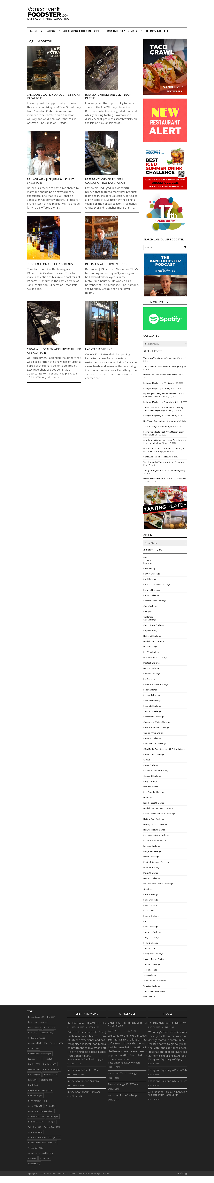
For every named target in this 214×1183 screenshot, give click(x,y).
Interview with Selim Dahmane (83, 1091)
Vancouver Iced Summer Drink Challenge (161, 366)
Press (145, 921)
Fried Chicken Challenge (154, 641)
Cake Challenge (150, 606)
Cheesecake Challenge (153, 716)
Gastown (34, 1069)
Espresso (34, 1059)
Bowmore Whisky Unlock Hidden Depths (108, 96)
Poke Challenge (150, 689)
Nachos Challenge (151, 668)
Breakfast (34, 1027)
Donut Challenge (150, 786)
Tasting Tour (52, 1127)
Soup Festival (149, 948)
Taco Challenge (150, 969)
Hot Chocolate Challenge (154, 829)
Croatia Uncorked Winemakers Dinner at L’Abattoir (54, 350)
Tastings (50, 31)
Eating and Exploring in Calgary (156, 388)
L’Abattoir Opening (98, 349)
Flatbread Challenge (152, 636)
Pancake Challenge (151, 673)
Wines (45, 1158)
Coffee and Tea (36, 1038)
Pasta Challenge (150, 899)
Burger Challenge (151, 595)
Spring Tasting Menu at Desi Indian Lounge (162, 470)
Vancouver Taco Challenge (155, 456)
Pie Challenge (149, 679)
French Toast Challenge (153, 803)
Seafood (52, 1116)
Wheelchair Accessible (40, 1153)
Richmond (47, 1111)
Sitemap (147, 560)
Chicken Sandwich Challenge (156, 727)
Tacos (50, 1121)
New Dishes (35, 1095)
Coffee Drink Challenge (153, 754)
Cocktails (46, 1032)
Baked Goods (36, 1017)
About (146, 557)
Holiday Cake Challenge (153, 819)
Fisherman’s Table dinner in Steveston (160, 374)
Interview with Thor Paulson (106, 264)
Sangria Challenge (151, 937)
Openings (147, 889)
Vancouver (35, 1132)
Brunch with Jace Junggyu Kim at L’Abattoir (50, 181)
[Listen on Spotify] (165, 329)
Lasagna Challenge (151, 846)
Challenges (148, 617)
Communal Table (37, 1043)
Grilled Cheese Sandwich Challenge (159, 813)
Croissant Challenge (152, 776)
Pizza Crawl (148, 910)
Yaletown (34, 1163)
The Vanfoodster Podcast (154, 980)
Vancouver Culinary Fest (154, 991)
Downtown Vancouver (39, 1053)
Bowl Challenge (150, 579)
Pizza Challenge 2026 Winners (124, 1084)
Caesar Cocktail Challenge (154, 600)
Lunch (33, 1085)
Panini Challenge (150, 894)
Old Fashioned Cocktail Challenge (158, 883)
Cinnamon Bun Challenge (154, 743)
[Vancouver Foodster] (49, 18)
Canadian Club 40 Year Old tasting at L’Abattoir (53, 96)
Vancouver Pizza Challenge (122, 1095)
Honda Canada (51, 1069)
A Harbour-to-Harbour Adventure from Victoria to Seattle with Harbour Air (174, 1093)
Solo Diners (35, 1121)
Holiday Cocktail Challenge (155, 824)
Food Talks (148, 797)
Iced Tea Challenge (151, 652)
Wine (32, 1158)
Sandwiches (36, 1116)
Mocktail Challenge (151, 867)
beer (32, 1022)
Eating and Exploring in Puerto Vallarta (160, 402)
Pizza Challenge (150, 905)
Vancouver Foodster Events (122, 31)
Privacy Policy (149, 568)
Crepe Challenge (150, 630)
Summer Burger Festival (153, 959)
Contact (146, 759)
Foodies (34, 1064)
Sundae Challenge (151, 964)
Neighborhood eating (40, 1090)
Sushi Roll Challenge (152, 711)
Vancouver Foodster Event (42, 1142)
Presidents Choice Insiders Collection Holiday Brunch (105, 181)
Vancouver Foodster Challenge (44, 1137)
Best (44, 1022)
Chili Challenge (149, 619)
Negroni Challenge (151, 878)
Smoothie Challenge (152, 700)
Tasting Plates (149, 975)
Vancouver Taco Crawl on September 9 (160, 358)
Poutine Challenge (151, 916)
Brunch (49, 1027)
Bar (51, 1017)
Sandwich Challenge (152, 932)
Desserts (56, 1043)
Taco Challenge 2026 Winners (156, 426)
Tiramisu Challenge (151, 986)
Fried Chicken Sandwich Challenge (158, 808)
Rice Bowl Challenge (152, 695)
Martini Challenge (151, 856)
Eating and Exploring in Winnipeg (157, 383)
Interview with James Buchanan (90, 1023)
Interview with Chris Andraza (83, 1081)
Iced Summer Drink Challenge (156, 835)
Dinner (33, 1048)
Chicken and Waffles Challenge (157, 722)
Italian (32, 1079)
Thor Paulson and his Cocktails (50, 264)
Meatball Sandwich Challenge (156, 862)
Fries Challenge (150, 646)
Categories (148, 611)
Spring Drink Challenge (153, 953)
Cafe (32, 1032)
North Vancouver (37, 1100)
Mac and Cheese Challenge (155, 657)
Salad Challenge (150, 926)
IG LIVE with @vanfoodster (155, 840)
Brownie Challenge (151, 590)
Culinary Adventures (156, 31)
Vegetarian (35, 1148)
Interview (50, 1074)
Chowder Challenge (152, 738)
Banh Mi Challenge (151, 573)
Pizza (33, 1111)
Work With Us (149, 996)
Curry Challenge (150, 781)
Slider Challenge (150, 943)
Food (48, 1059)
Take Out (34, 1127)
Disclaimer (148, 563)
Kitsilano (46, 1079)
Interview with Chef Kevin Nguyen (85, 1059)
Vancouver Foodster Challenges (81, 31)
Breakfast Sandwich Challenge (156, 584)
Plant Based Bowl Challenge (155, 684)
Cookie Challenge (151, 765)
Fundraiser (49, 1064)
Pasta (50, 1106)
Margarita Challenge (152, 851)
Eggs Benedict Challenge (154, 792)
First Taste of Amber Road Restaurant (159, 421)
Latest (33, 31)
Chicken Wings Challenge (154, 733)
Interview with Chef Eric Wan (83, 1070)
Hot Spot (34, 1074)
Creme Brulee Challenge (154, 625)
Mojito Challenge (150, 873)
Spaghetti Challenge (152, 706)
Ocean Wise (35, 1106)
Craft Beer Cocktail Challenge (156, 770)
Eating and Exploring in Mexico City (158, 415)
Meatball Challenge (151, 663)
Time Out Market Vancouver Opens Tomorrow (163, 462)
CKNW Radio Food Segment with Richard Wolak (164, 749)
